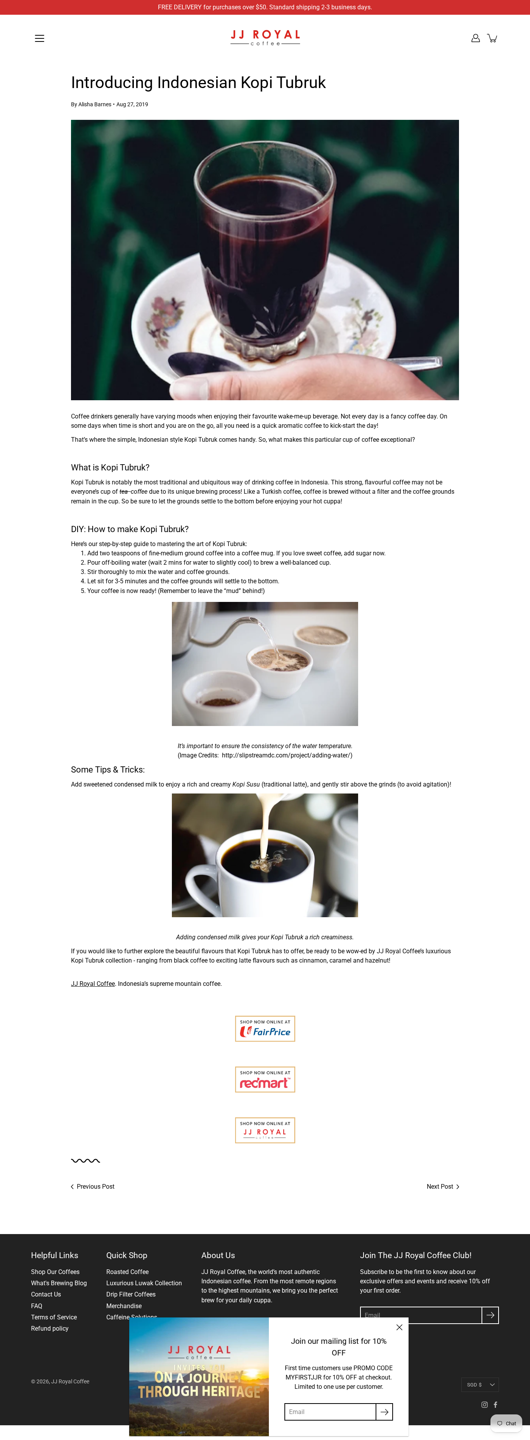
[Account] (475, 38)
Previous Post (95, 1186)
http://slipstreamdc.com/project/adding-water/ (286, 755)
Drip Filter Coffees (131, 1294)
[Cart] (493, 38)
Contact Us (46, 1294)
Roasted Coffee (127, 1272)
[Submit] (384, 1412)
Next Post (440, 1186)
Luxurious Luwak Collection (144, 1283)
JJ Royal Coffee (93, 983)
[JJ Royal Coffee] (265, 38)
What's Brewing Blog (59, 1283)
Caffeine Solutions (131, 1317)
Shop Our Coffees (55, 1272)
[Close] (399, 1326)
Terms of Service (54, 1317)
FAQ (36, 1306)
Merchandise (124, 1306)
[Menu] (39, 38)
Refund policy (50, 1328)
